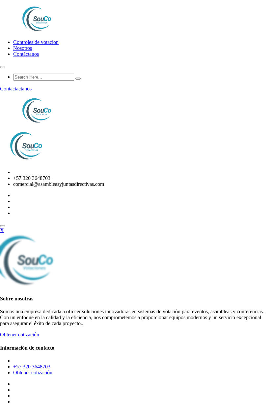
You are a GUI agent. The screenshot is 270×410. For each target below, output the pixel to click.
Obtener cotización (19, 334)
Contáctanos (26, 54)
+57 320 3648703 (31, 366)
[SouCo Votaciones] (37, 31)
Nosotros (22, 48)
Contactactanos (16, 88)
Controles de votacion (36, 42)
